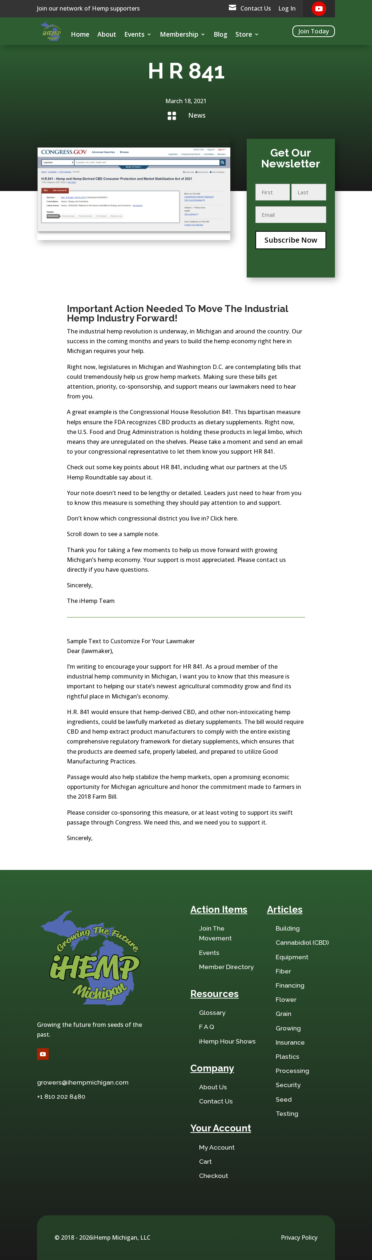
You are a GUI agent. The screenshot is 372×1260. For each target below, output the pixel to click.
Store (243, 35)
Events (134, 35)
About (106, 35)
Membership (179, 35)
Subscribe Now (290, 240)
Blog (220, 35)
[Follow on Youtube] (319, 8)
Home (80, 35)
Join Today (313, 31)
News (197, 115)
